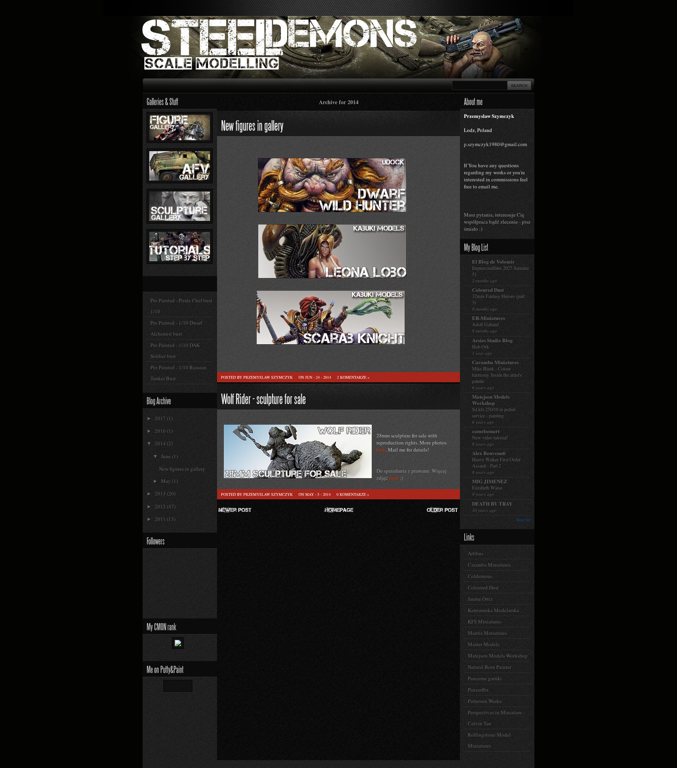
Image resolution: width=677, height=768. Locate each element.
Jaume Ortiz (480, 598)
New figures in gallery (182, 468)
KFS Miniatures (484, 621)
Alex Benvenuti (489, 453)
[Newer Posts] (234, 511)
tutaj (394, 477)
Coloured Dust (488, 289)
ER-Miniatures (488, 318)
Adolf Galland (485, 324)
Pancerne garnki (485, 678)
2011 (161, 518)
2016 (161, 430)
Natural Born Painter (489, 666)
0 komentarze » (353, 494)
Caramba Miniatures (495, 362)
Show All (523, 519)
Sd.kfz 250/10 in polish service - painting (494, 412)
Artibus (475, 553)
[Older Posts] (442, 511)
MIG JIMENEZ (489, 481)
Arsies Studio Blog (492, 340)
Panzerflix (478, 689)
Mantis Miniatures (487, 632)
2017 (161, 418)
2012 (161, 506)
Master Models (484, 644)
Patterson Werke (485, 701)
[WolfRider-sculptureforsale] (263, 397)
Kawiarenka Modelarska (493, 610)
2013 (161, 493)
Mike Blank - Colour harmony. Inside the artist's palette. (497, 374)
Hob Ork (480, 346)
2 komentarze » (353, 377)
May (166, 480)
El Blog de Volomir (493, 261)
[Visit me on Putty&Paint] (179, 686)
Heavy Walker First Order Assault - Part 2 (496, 462)
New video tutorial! (490, 437)
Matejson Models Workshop (491, 400)
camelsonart (486, 431)
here (381, 449)
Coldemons (480, 576)
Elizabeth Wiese (487, 487)
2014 (161, 443)
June (166, 456)
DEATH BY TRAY (492, 503)
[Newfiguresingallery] (252, 124)
